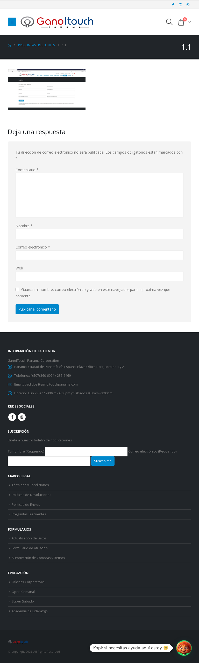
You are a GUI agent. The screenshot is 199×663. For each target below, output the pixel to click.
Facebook (12, 417)
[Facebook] (173, 4)
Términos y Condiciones (30, 485)
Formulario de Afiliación (30, 548)
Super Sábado (23, 601)
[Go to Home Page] (9, 45)
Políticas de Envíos (26, 504)
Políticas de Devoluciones (31, 495)
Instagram (22, 417)
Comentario (27, 169)
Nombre (24, 225)
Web (19, 268)
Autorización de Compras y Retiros (38, 558)
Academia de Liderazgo (30, 611)
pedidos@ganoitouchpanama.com (51, 384)
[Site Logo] (57, 22)
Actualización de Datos (29, 538)
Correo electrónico (33, 247)
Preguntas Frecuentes (29, 514)
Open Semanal (23, 592)
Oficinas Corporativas (28, 582)
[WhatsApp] (187, 4)
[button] (12, 22)
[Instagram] (180, 4)
